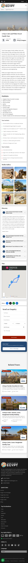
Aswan (2, 515)
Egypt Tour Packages (6, 492)
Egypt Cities (3, 499)
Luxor (2, 511)
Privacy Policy (6, 561)
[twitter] (5, 545)
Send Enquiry (14, 337)
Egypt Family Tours (9, 9)
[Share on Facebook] (7, 303)
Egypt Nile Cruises (5, 497)
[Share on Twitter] (10, 303)
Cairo (2, 509)
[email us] (2, 1)
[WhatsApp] (3, 560)
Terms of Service (14, 561)
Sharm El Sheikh (4, 526)
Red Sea (3, 524)
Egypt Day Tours (4, 495)
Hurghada (3, 513)
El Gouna (3, 528)
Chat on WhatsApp (14, 348)
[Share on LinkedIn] (17, 303)
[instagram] (9, 545)
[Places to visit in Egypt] (7, 5)
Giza (2, 517)
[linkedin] (15, 545)
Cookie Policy (22, 561)
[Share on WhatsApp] (13, 303)
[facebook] (2, 545)
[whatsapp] (4, 1)
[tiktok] (18, 545)
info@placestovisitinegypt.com (10, 480)
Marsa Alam (3, 521)
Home (2, 9)
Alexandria (3, 519)
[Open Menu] (25, 5)
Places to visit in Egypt (19, 558)
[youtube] (12, 545)
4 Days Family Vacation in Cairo (12, 386)
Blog (2, 502)
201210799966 (6, 478)
